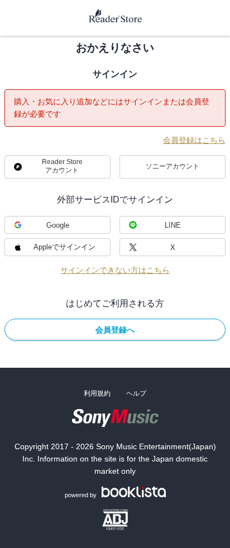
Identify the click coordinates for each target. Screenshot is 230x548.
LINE (173, 225)
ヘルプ (136, 393)
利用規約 (97, 393)
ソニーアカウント (172, 166)
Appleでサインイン (64, 247)
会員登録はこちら (194, 140)
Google (57, 225)
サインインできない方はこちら (115, 270)
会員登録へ (115, 329)
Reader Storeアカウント (62, 166)
